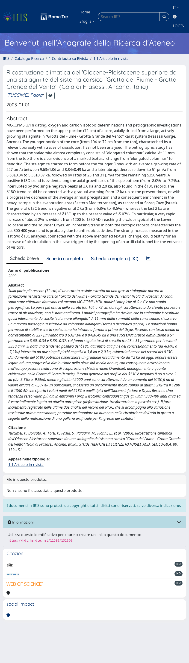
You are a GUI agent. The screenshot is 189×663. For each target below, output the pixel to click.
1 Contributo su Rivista (68, 58)
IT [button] (174, 7)
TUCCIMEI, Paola (24, 95)
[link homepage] (17, 16)
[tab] (148, 258)
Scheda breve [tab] (24, 258)
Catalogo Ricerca (29, 58)
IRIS (6, 58)
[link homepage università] (54, 16)
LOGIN (178, 25)
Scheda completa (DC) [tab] (114, 258)
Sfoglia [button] (86, 21)
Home (85, 12)
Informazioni (22, 522)
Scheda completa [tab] (65, 258)
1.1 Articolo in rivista (111, 58)
